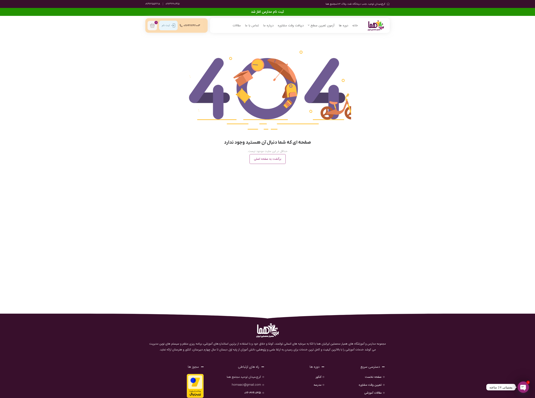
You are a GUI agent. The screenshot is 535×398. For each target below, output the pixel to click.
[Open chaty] (523, 387)
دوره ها (343, 25)
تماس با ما (252, 25)
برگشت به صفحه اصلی (267, 159)
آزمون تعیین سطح (322, 25)
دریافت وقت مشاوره (291, 25)
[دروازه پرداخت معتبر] (195, 385)
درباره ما (268, 25)
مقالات (237, 25)
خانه (355, 25)
